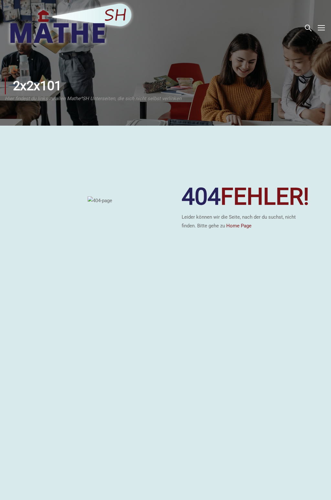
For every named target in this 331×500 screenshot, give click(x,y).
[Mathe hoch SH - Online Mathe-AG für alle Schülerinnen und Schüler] (69, 27)
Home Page (238, 226)
